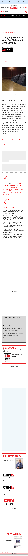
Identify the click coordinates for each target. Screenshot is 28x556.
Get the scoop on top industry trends (13, 480)
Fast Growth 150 (13, 15)
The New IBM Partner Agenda (7, 459)
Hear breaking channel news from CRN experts (13, 493)
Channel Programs (8, 33)
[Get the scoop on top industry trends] (8, 488)
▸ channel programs (20, 29)
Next (5, 62)
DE (20, 7)
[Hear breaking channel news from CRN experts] (8, 501)
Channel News (19, 189)
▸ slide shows (10, 29)
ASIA (2, 7)
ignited (5, 185)
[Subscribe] (18, 547)
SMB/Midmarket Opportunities (11, 192)
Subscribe (5, 544)
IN (5, 7)
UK (23, 7)
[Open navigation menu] (2, 12)
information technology (9, 187)
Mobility (5, 194)
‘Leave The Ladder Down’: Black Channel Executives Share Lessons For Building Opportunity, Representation (13, 225)
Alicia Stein (6, 45)
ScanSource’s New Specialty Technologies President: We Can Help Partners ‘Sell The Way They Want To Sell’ (13, 218)
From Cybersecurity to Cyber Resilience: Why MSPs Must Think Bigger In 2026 (14, 231)
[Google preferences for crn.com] (8, 50)
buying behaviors (17, 183)
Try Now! (21, 2)
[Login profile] (26, 12)
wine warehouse (7, 189)
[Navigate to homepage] (14, 9)
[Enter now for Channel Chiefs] (8, 361)
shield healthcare (15, 185)
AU (8, 7)
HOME (4, 29)
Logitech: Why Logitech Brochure (12, 325)
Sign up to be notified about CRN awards (12, 350)
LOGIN (23, 12)
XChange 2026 (22, 15)
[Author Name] (6, 158)
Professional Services (9, 191)
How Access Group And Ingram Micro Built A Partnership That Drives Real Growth (13, 212)
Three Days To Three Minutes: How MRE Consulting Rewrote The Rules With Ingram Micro (12, 236)
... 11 (20, 57)
